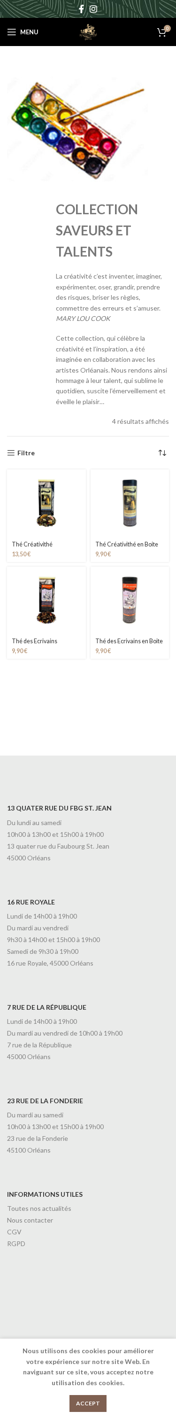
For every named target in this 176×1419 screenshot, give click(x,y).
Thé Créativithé (32, 544)
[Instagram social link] (93, 9)
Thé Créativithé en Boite (126, 544)
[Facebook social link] (81, 9)
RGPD (16, 1243)
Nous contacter (30, 1220)
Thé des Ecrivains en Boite (129, 641)
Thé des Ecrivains (34, 641)
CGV (14, 1232)
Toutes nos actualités (39, 1208)
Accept (88, 1403)
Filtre (26, 453)
